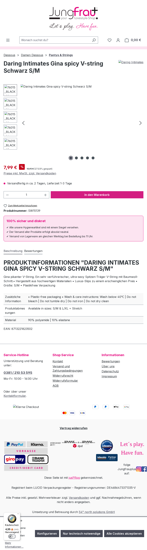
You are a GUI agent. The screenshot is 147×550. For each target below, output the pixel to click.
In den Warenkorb (97, 195)
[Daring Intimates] (130, 62)
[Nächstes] (140, 122)
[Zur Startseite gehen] (73, 18)
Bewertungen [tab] (33, 251)
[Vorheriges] (23, 122)
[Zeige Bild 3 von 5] (81, 158)
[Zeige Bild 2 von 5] (76, 158)
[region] (73, 122)
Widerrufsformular (65, 380)
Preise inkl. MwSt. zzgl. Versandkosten (30, 173)
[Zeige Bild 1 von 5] (70, 158)
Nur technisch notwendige (81, 533)
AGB (56, 385)
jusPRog (74, 477)
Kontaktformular (15, 396)
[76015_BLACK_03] (82, 122)
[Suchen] (94, 40)
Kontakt (58, 361)
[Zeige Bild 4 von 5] (87, 158)
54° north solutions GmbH (97, 512)
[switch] (12, 536)
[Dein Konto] (118, 40)
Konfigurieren (47, 533)
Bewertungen (111, 361)
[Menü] (8, 40)
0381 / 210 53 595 (18, 373)
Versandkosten (79, 497)
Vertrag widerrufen (73, 428)
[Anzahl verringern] (7, 194)
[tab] (13, 251)
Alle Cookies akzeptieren (124, 533)
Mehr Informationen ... (14, 544)
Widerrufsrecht (63, 375)
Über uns (108, 366)
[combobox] (54, 40)
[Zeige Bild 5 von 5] (93, 158)
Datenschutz (110, 371)
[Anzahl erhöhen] (45, 194)
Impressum (109, 376)
